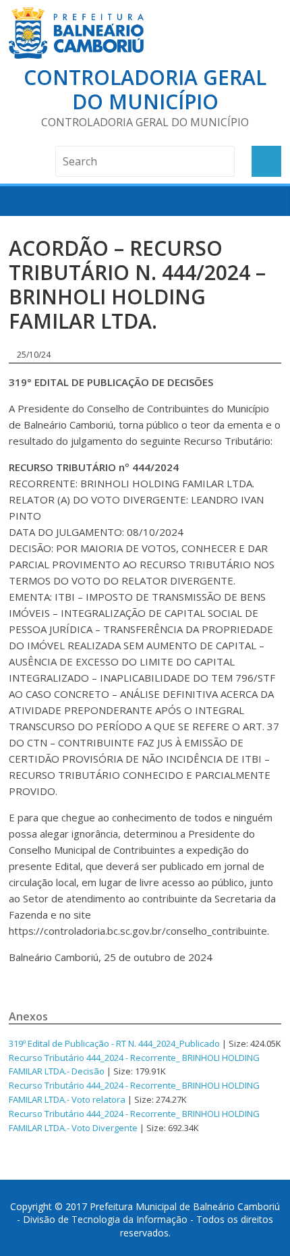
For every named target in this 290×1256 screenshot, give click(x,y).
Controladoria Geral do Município (145, 89)
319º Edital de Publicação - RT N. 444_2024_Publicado (114, 1043)
